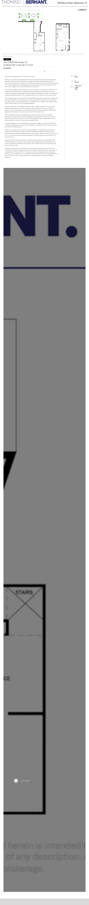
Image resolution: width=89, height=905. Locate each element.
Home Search (23, 6)
